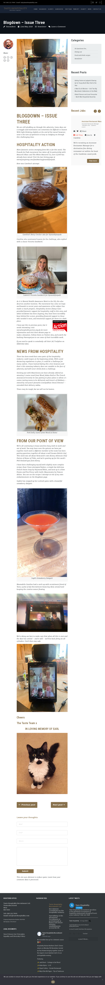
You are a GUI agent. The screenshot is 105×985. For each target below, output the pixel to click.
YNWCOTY (76, 9)
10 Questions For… (81, 49)
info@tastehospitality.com (28, 2)
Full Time (79, 135)
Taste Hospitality (74, 921)
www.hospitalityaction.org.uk (28, 330)
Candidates (59, 9)
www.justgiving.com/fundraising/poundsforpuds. (36, 160)
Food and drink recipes (82, 55)
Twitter (47, 335)
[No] (102, 980)
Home (35, 9)
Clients (51, 9)
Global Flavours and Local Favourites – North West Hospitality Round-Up (86, 96)
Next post (58, 805)
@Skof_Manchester (74, 926)
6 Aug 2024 (84, 921)
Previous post (28, 805)
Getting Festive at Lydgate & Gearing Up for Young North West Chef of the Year (85, 83)
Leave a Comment (58, 27)
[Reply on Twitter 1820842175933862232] (71, 933)
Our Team (68, 9)
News (89, 9)
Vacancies (42, 9)
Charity (83, 9)
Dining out (78, 52)
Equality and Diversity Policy (14, 936)
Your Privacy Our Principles (14, 934)
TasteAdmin (11, 27)
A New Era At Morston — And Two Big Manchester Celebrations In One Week (86, 90)
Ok (53, 982)
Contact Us (97, 9)
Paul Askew (42, 950)
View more (93, 161)
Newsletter (42, 27)
